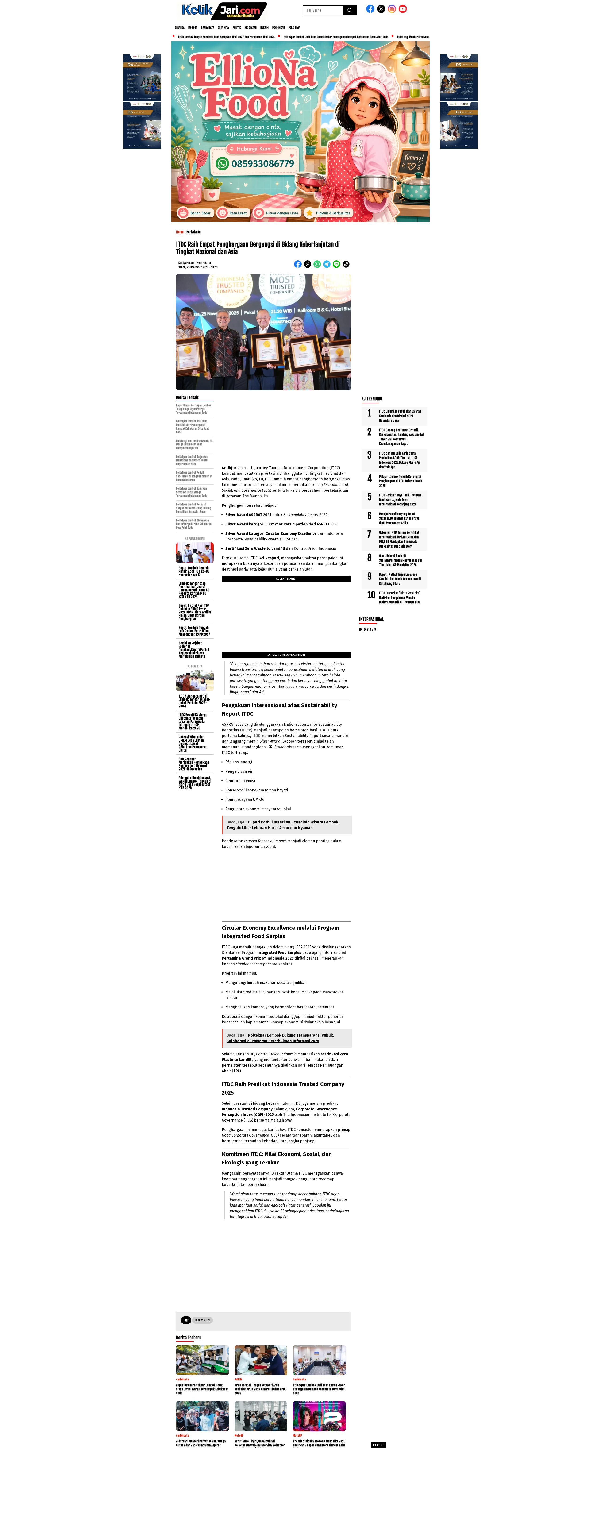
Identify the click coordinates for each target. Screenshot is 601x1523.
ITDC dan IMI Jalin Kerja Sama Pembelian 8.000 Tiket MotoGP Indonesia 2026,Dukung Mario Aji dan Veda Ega (399, 460)
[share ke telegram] (328, 267)
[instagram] (393, 12)
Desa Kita (223, 27)
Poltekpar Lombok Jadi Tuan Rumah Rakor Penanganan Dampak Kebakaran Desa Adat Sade (281, 37)
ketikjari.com (186, 263)
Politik (237, 27)
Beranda (180, 27)
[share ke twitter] (308, 267)
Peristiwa (294, 27)
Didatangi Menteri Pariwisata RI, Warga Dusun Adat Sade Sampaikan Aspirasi (388, 37)
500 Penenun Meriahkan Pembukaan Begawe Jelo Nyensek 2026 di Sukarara (194, 764)
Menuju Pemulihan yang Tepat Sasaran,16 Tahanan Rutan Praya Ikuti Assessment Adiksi (399, 518)
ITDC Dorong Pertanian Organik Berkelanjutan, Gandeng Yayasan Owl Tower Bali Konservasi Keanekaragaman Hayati (401, 437)
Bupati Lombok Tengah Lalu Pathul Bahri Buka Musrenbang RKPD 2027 (194, 631)
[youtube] (403, 12)
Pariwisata (207, 27)
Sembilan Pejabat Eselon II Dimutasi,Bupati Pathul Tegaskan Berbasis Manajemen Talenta (194, 649)
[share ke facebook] (299, 267)
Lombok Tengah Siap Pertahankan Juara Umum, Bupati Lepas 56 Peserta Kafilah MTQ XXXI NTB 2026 (194, 590)
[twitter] (382, 12)
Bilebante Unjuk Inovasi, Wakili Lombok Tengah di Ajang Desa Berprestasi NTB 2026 (195, 783)
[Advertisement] (300, 1487)
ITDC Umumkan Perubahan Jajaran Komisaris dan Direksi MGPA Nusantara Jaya (400, 415)
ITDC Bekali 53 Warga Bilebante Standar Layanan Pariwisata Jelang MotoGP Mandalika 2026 (193, 721)
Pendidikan (278, 27)
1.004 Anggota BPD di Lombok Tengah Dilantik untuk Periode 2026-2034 (194, 701)
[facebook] (371, 12)
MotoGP (192, 27)
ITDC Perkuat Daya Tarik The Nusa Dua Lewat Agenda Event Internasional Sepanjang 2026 (400, 499)
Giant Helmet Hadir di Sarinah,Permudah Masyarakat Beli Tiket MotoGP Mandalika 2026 (400, 560)
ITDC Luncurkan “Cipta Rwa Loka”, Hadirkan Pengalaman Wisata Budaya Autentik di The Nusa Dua (400, 597)
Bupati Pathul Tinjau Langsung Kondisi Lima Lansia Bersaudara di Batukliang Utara (400, 579)
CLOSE (378, 1445)
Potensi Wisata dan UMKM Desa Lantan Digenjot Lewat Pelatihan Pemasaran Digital (193, 743)
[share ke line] (337, 267)
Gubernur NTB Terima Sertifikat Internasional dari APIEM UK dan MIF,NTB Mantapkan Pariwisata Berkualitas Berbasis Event (399, 539)
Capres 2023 (202, 1320)
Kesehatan (251, 27)
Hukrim (264, 27)
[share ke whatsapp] (318, 267)
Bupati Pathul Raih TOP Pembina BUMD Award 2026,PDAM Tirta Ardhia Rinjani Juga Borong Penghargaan (195, 612)
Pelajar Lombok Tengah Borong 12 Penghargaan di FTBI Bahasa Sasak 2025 (400, 481)
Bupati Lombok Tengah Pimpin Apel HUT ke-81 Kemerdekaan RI (194, 571)
